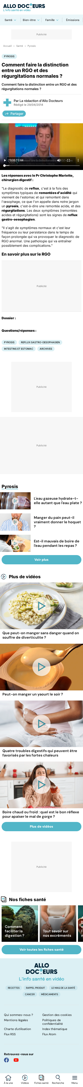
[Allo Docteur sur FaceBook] (6, 1060)
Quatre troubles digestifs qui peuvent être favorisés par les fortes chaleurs (39, 753)
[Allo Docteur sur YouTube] (16, 1060)
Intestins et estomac (18, 348)
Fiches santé (41, 1083)
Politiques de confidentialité (52, 1022)
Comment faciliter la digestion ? (14, 931)
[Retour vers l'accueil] (41, 7)
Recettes (14, 988)
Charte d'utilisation (17, 1029)
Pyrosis (32, 46)
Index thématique (54, 1029)
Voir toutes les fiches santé (42, 949)
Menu (75, 1083)
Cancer (30, 994)
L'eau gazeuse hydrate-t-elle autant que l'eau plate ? (58, 500)
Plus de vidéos (25, 576)
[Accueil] (41, 971)
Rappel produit (35, 988)
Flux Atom (49, 1034)
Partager (16, 114)
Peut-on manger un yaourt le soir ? (32, 694)
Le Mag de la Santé (63, 988)
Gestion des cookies (57, 1015)
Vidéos (25, 1083)
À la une (8, 1083)
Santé (8, 20)
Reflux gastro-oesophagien (40, 342)
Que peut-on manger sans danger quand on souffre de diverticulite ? (40, 635)
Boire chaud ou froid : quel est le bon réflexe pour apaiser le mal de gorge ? (40, 814)
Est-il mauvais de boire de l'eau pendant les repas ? (56, 543)
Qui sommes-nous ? (18, 1015)
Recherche (58, 1083)
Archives (46, 348)
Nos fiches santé (27, 899)
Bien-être (29, 20)
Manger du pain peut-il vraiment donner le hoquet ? (57, 522)
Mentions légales (16, 1020)
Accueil (7, 46)
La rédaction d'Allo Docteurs (41, 101)
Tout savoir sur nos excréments (57, 933)
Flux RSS (10, 1034)
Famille (50, 20)
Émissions (72, 20)
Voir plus (41, 559)
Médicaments (49, 994)
